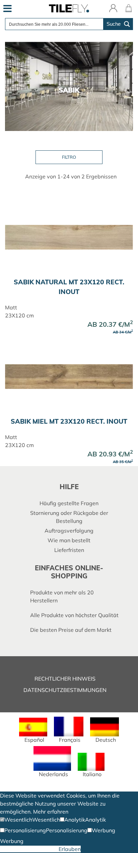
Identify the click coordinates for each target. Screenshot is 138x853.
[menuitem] (33, 730)
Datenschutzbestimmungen (65, 690)
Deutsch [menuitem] (105, 739)
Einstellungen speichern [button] (29, 849)
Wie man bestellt (69, 540)
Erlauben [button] (70, 849)
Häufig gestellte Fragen (69, 503)
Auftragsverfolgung (69, 530)
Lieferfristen (69, 550)
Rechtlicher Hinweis (64, 678)
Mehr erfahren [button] (50, 811)
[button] (16, 820)
